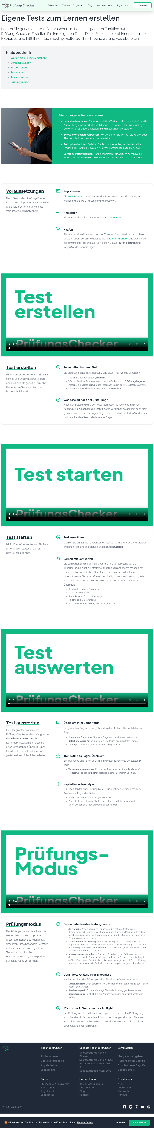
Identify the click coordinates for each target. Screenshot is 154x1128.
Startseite (52, 5)
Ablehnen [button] (121, 1122)
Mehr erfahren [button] (85, 1122)
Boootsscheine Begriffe (131, 1065)
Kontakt (122, 1094)
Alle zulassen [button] (139, 1122)
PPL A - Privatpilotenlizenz (94, 1063)
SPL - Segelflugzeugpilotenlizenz (95, 1069)
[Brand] (5, 1048)
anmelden (116, 217)
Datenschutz (125, 1091)
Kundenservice (104, 5)
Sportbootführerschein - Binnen (93, 1054)
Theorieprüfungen (117, 238)
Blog (90, 5)
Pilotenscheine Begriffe (131, 1060)
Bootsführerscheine (52, 1060)
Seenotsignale (126, 1069)
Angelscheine (49, 1065)
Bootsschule (48, 1087)
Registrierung (75, 196)
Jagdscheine (48, 1069)
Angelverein (48, 1091)
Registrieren (122, 5)
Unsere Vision (87, 1087)
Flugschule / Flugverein (55, 1084)
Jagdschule (47, 1094)
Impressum (124, 1087)
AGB (120, 1084)
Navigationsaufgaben (130, 1056)
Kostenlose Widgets (91, 1084)
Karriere (84, 1094)
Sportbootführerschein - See (96, 1060)
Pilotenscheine (49, 1056)
